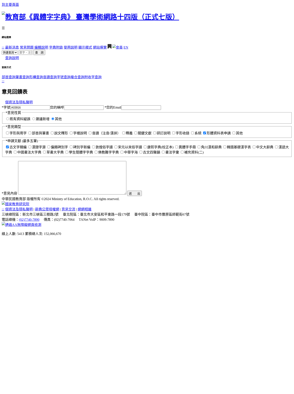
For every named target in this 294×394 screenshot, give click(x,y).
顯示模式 (85, 47)
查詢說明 (12, 58)
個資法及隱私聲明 (19, 102)
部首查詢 (8, 77)
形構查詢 (36, 77)
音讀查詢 (50, 77)
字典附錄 (56, 47)
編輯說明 (41, 47)
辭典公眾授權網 (47, 209)
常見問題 (27, 47)
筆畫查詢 (22, 77)
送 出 (134, 193)
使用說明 (70, 47)
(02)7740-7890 (29, 219)
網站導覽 (100, 47)
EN (126, 47)
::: (3, 47)
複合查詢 (77, 77)
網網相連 (84, 209)
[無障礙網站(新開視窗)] (21, 225)
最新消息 (12, 47)
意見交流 (68, 209)
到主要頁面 (10, 4)
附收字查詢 (93, 77)
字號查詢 (64, 77)
